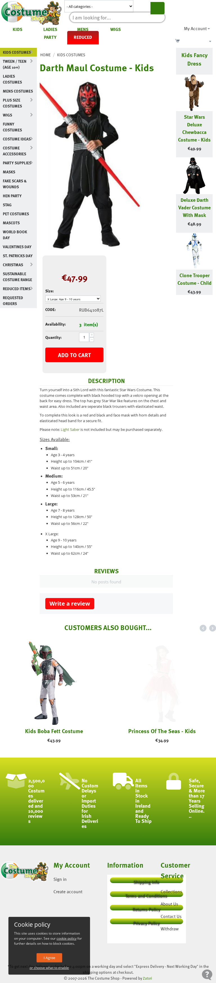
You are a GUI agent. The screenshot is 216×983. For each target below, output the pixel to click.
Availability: (55, 324)
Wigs (115, 29)
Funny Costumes (12, 127)
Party (50, 37)
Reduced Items (16, 289)
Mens (83, 29)
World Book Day (15, 235)
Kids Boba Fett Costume (54, 731)
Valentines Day (17, 247)
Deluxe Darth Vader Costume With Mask (194, 207)
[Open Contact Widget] (207, 974)
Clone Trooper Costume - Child (194, 278)
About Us (169, 904)
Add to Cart (74, 355)
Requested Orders (13, 300)
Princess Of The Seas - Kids (162, 731)
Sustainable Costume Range (17, 277)
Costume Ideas (17, 139)
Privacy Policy (146, 922)
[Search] (157, 8)
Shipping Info (146, 881)
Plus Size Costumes (12, 103)
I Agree (49, 957)
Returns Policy (146, 908)
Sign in (60, 879)
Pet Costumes (16, 214)
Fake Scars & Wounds (15, 184)
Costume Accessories (14, 151)
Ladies (50, 29)
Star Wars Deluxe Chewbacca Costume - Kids (194, 128)
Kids (17, 29)
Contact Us (171, 916)
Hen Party (12, 196)
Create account (67, 891)
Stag (7, 205)
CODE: (50, 309)
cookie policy (66, 938)
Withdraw (170, 928)
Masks (9, 172)
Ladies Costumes (12, 79)
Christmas (13, 265)
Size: (49, 291)
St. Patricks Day (18, 256)
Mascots (11, 223)
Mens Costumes (18, 91)
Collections (171, 891)
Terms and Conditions (146, 895)
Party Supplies (17, 163)
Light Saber (70, 429)
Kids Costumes (17, 52)
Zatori (147, 978)
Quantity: (53, 337)
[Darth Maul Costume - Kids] (90, 163)
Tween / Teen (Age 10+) (14, 64)
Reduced (83, 37)
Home (45, 55)
